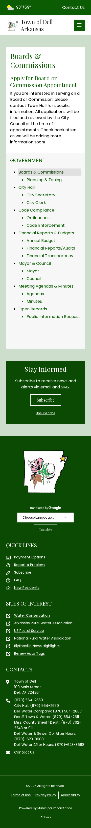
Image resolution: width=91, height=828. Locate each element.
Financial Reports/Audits (51, 248)
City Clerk (36, 202)
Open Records (32, 309)
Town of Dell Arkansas (37, 25)
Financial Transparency (50, 256)
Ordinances (38, 218)
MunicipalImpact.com (54, 808)
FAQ (17, 579)
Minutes (34, 301)
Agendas (35, 294)
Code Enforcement (46, 225)
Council (34, 278)
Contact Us (73, 7)
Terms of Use (21, 795)
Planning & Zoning (44, 180)
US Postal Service (29, 630)
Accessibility (70, 795)
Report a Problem (29, 564)
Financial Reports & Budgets (46, 233)
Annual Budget (41, 240)
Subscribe (46, 400)
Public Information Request (53, 316)
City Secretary (41, 195)
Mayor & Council (34, 263)
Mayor (33, 271)
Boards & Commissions (41, 172)
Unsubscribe (45, 413)
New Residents (26, 587)
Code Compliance (36, 210)
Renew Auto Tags (29, 653)
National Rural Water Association (42, 638)
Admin (45, 817)
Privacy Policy (45, 795)
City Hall (26, 187)
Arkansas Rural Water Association (43, 623)
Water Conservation (32, 615)
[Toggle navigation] (79, 25)
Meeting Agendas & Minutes (46, 286)
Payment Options (29, 557)
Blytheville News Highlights (37, 645)
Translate (45, 529)
